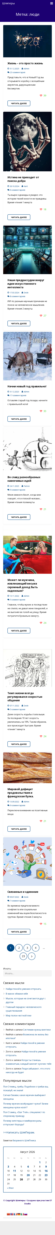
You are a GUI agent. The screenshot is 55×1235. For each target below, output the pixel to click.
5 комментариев (17, 599)
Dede (26, 292)
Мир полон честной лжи (18, 1015)
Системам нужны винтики (37, 1029)
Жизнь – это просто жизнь (25, 63)
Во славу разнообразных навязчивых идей (23, 479)
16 (46, 1171)
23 (46, 1175)
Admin (26, 68)
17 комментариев (18, 395)
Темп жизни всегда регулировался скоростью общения (24, 696)
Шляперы (8, 3)
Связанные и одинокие (22, 892)
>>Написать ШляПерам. (19, 1132)
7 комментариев (17, 900)
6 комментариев (17, 190)
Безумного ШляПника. (24, 1140)
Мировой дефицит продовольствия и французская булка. (20, 792)
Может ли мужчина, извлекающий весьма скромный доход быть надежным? (22, 585)
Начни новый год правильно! (26, 386)
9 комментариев (17, 490)
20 (28, 1175)
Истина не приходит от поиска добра (23, 179)
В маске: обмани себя (17, 993)
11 (14, 1171)
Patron (27, 486)
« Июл (10, 1187)
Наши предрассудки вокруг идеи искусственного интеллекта (25, 283)
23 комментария (17, 72)
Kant (26, 186)
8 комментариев (17, 296)
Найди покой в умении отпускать (23, 988)
